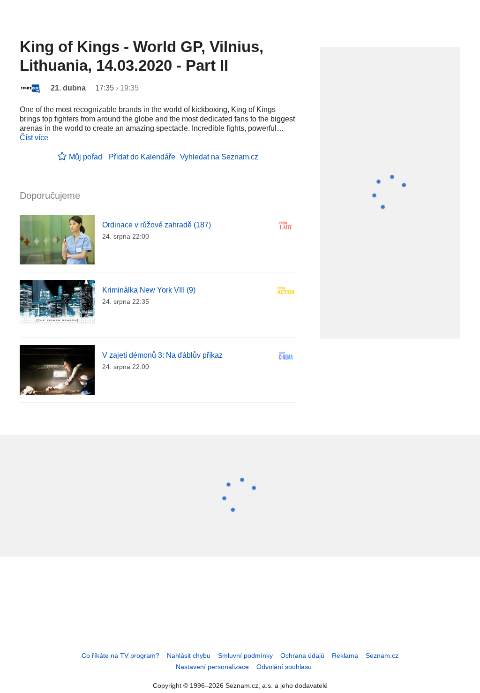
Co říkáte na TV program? (120, 655)
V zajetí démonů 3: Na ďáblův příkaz (162, 355)
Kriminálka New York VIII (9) (148, 290)
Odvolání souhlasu (284, 666)
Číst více (34, 138)
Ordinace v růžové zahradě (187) (156, 225)
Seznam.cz (382, 655)
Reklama (345, 655)
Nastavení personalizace (212, 666)
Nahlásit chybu (188, 655)
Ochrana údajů (302, 655)
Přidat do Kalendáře (142, 157)
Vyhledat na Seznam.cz (219, 157)
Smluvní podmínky (245, 655)
